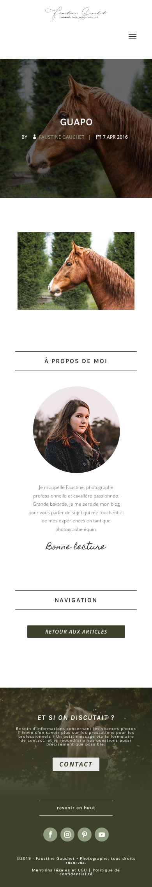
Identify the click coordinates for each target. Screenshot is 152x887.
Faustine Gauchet (62, 137)
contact (76, 764)
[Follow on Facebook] (50, 835)
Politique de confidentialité (90, 872)
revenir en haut (76, 807)
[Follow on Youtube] (102, 835)
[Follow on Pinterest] (85, 835)
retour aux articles (76, 631)
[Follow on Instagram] (67, 835)
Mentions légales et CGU (59, 870)
